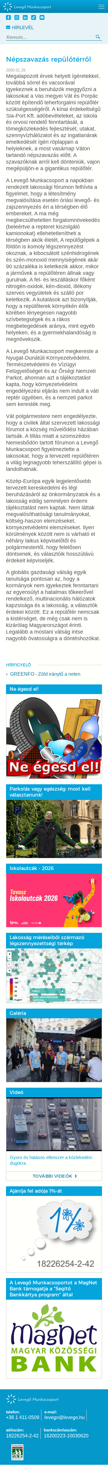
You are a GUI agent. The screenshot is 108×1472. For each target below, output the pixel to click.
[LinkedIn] (26, 18)
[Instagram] (17, 18)
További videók (53, 1176)
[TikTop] (34, 18)
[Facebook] (9, 18)
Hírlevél (23, 27)
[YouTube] (43, 18)
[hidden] (54, 6)
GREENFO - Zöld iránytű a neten (45, 674)
